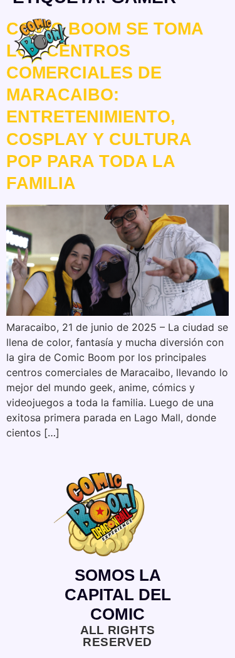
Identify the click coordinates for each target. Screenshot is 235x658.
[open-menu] (216, 46)
